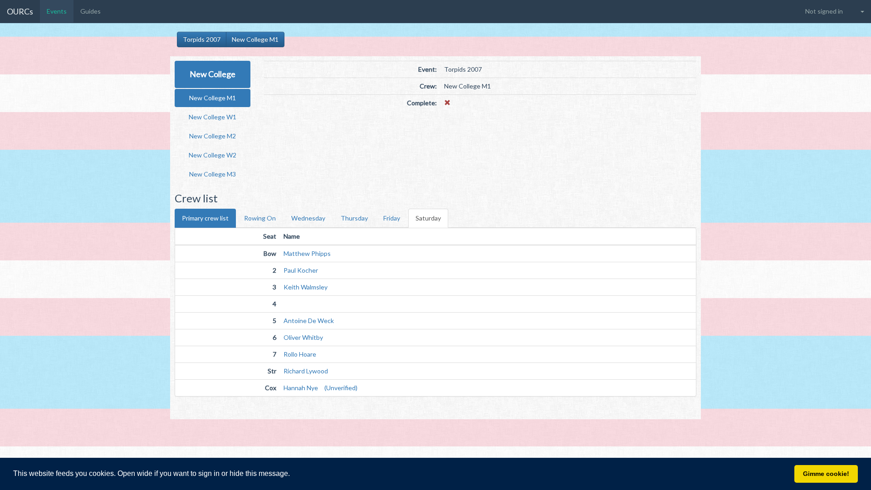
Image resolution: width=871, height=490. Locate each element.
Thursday (354, 218)
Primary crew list (205, 218)
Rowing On (260, 218)
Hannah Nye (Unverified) (320, 388)
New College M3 (212, 174)
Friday (391, 218)
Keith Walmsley (306, 287)
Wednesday (308, 218)
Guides (90, 11)
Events (57, 11)
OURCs (20, 11)
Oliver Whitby (303, 337)
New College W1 (212, 117)
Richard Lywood (306, 371)
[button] (293, 474)
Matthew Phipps (307, 253)
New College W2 (212, 155)
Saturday (428, 218)
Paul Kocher (301, 270)
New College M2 (212, 136)
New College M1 (255, 39)
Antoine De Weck (309, 320)
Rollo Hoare (300, 354)
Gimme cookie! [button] (826, 473)
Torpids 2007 (201, 39)
